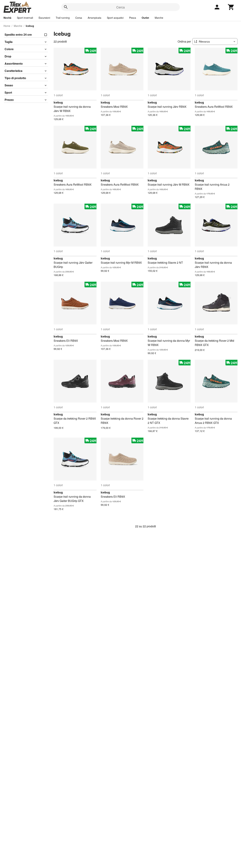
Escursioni (44, 17)
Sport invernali (25, 17)
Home (7, 26)
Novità (7, 17)
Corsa (78, 17)
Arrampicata (94, 17)
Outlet (145, 17)
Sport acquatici (115, 17)
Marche (159, 17)
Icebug (58, 102)
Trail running (63, 17)
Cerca (120, 7)
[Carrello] (231, 7)
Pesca (132, 17)
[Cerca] (65, 7)
